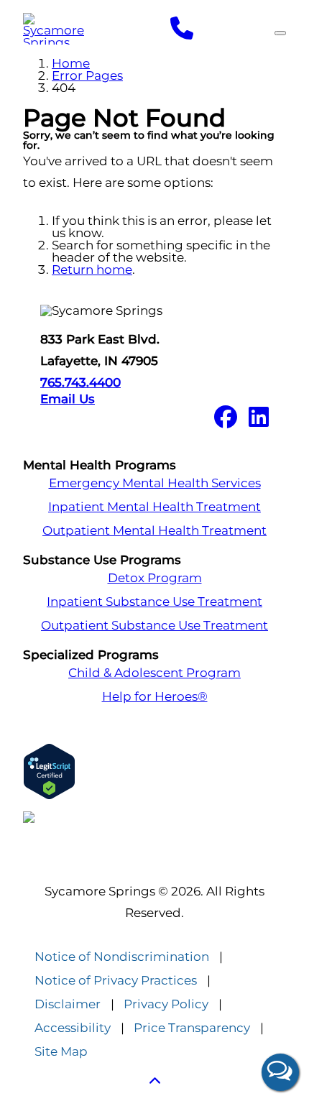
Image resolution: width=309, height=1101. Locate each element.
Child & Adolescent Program (154, 673)
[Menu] (280, 33)
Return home (92, 269)
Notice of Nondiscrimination (121, 957)
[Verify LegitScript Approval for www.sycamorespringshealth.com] (154, 771)
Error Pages (87, 75)
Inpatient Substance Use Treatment (154, 602)
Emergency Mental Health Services (155, 483)
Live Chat (280, 1072)
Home (71, 63)
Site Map (61, 1052)
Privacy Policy (166, 1004)
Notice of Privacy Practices (115, 981)
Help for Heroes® (155, 697)
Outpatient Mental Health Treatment (154, 531)
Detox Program (155, 578)
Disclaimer (67, 1004)
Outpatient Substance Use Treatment (154, 625)
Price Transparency (192, 1028)
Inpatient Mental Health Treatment (154, 507)
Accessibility (72, 1028)
